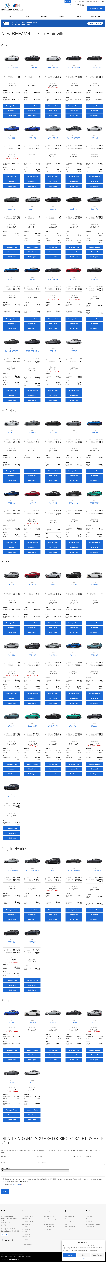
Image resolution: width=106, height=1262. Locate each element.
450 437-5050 (15, 1231)
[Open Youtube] (78, 4)
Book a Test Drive (69, 1216)
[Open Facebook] (73, 4)
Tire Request (68, 1229)
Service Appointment (96, 8)
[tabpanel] (11, 85)
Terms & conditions (5, 1256)
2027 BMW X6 (26, 1232)
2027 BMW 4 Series (27, 1221)
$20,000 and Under (49, 1226)
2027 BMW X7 (26, 1237)
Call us (88, 1)
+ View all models (27, 1244)
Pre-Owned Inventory (49, 1224)
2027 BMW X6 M (26, 1234)
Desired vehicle (6, 1168)
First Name (5, 1156)
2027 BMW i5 (26, 1226)
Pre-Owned (44, 16)
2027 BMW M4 (26, 1229)
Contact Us (89, 1216)
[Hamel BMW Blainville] (12, 6)
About (79, 16)
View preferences (97, 1255)
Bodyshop (67, 1224)
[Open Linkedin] (81, 4)
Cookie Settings (28, 1256)
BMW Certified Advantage (93, 1224)
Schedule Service (69, 1221)
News (87, 1229)
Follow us (79, 1)
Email (3, 1162)
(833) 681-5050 (10, 1229)
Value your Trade (96, 16)
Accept (70, 1255)
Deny (83, 1255)
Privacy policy (86, 1259)
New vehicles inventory (50, 1219)
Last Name (40, 1156)
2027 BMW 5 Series (27, 1216)
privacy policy (17, 1184)
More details (11, 111)
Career (88, 1219)
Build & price (12, 115)
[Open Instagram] (83, 4)
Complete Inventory (49, 1216)
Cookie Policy (79, 1259)
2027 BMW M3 (26, 1224)
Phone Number (42, 1162)
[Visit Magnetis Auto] (15, 1259)
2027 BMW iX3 (26, 1239)
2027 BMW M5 (26, 1219)
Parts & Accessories (70, 1226)
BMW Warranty (90, 1226)
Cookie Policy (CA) (20, 1256)
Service (61, 16)
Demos (27, 16)
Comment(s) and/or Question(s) (81, 1156)
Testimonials (89, 1221)
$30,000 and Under (49, 1229)
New (10, 16)
